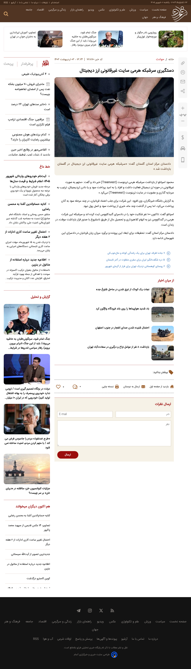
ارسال (68, 455)
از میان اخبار (166, 281)
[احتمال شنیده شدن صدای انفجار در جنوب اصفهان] (162, 333)
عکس (101, 10)
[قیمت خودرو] (182, 149)
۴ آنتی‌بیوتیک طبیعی (34, 74)
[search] (6, 14)
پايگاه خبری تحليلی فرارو (88, 648)
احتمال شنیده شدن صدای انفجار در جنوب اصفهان (122, 328)
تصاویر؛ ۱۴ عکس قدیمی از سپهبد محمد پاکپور (29, 527)
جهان (145, 17)
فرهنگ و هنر (159, 17)
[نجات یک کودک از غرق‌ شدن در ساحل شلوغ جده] (162, 295)
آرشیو (13, 2)
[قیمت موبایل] (183, 160)
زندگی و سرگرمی (57, 10)
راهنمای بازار (77, 10)
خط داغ (45, 167)
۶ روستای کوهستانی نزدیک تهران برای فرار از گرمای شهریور (135, 266)
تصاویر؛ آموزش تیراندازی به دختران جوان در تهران (23, 35)
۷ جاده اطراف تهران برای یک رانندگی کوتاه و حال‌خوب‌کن (136, 253)
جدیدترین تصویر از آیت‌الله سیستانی (30, 554)
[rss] (112, 610)
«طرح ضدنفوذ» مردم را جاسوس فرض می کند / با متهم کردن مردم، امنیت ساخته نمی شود (27, 443)
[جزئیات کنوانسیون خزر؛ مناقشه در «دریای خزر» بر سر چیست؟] (27, 469)
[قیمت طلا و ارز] (182, 138)
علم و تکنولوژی (117, 10)
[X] (101, 610)
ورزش (133, 10)
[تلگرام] (78, 610)
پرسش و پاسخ (84, 639)
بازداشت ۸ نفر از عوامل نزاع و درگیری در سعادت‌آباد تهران (118, 347)
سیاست (144, 10)
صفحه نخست (159, 10)
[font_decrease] (182, 121)
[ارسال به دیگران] (183, 81)
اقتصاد (41, 10)
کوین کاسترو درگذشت (38, 578)
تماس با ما (23, 2)
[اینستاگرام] (90, 610)
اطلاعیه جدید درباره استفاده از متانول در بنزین (30, 262)
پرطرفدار (27, 64)
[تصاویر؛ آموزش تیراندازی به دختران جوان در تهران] (50, 39)
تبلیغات (45, 2)
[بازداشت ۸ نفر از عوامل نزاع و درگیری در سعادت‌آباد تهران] (162, 353)
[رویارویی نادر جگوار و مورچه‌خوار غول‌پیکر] (171, 39)
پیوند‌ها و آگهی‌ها (107, 639)
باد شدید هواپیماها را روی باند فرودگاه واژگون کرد (122, 309)
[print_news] (182, 72)
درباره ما (34, 2)
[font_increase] (182, 108)
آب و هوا (48, 639)
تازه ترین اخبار (45, 63)
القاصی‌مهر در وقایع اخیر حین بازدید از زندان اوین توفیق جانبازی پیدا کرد (29, 154)
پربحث (8, 64)
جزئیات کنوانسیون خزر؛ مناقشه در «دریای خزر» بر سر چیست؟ (28, 490)
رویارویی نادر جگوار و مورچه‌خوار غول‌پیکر (146, 35)
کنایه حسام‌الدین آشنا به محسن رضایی (29, 207)
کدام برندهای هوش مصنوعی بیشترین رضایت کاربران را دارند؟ (30, 137)
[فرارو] (179, 13)
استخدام (55, 2)
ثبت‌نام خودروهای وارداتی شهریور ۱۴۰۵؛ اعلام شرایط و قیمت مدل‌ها (28, 179)
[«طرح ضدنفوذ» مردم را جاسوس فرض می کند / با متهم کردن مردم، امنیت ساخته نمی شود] (27, 419)
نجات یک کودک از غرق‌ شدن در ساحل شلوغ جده (122, 290)
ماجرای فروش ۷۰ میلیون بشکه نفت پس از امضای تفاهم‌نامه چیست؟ (29, 89)
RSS (6, 2)
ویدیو (91, 10)
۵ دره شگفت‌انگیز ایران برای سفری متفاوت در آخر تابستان (135, 260)
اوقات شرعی (64, 639)
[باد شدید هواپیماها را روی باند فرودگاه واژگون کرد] (162, 314)
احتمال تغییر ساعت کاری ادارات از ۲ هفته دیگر (27, 234)
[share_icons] (182, 91)
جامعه (29, 10)
